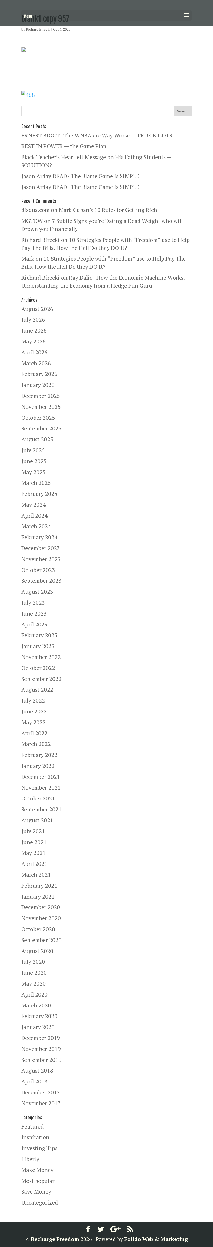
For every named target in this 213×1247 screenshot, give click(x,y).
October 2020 (38, 929)
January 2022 (38, 765)
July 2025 (33, 450)
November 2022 (41, 657)
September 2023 (41, 580)
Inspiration (35, 1137)
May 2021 (33, 852)
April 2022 (34, 733)
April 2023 (34, 624)
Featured (32, 1126)
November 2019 (41, 1048)
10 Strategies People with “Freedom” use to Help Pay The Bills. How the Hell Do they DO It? (105, 244)
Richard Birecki (38, 29)
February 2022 (39, 755)
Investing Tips (39, 1148)
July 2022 (33, 700)
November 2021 (41, 787)
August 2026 (37, 308)
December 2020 (40, 907)
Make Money (37, 1170)
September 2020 (41, 940)
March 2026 (36, 363)
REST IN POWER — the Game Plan (63, 146)
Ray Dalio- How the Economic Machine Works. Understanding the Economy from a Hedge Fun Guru (103, 281)
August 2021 (37, 820)
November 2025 (41, 406)
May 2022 (33, 722)
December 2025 (40, 395)
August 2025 (37, 439)
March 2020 (36, 1005)
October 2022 (38, 668)
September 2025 (41, 428)
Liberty (30, 1159)
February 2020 (39, 1016)
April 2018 (34, 1081)
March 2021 (36, 874)
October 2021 (38, 798)
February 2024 (39, 537)
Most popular (37, 1181)
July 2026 (33, 319)
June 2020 (34, 972)
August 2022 (37, 689)
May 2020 (33, 983)
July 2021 (33, 831)
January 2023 (38, 646)
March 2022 (36, 744)
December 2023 (40, 548)
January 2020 (38, 1027)
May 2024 (33, 504)
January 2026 (38, 384)
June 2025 (34, 461)
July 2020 (33, 961)
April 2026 (34, 352)
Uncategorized (39, 1202)
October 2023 (38, 570)
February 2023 (39, 635)
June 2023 (34, 613)
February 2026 (39, 374)
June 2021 (34, 842)
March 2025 (36, 482)
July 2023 (33, 602)
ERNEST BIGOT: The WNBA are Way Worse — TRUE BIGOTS (96, 135)
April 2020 (34, 994)
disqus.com (35, 210)
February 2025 (39, 493)
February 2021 (39, 885)
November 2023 (41, 559)
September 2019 (41, 1059)
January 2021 (38, 896)
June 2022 (34, 711)
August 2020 (37, 951)
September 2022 (41, 678)
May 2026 (33, 341)
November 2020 (41, 918)
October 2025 (38, 417)
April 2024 (34, 515)
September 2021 (41, 809)
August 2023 (37, 591)
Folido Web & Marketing (156, 1239)
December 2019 (40, 1038)
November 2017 (41, 1103)
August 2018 (37, 1070)
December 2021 (40, 776)
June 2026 (34, 330)
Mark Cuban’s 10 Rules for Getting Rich (108, 210)
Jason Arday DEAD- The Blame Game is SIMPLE (80, 176)
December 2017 (40, 1092)
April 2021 (34, 863)
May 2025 (33, 472)
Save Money (36, 1191)
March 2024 (36, 526)
